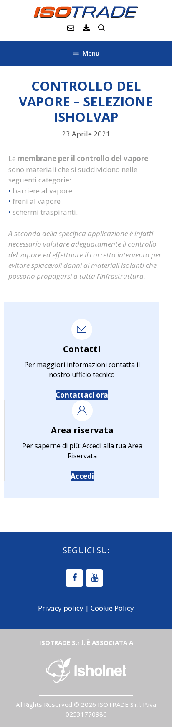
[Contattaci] (70, 28)
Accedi (82, 476)
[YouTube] (94, 578)
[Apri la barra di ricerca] (101, 28)
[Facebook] (74, 578)
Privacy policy (60, 608)
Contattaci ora (82, 395)
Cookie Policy (112, 608)
